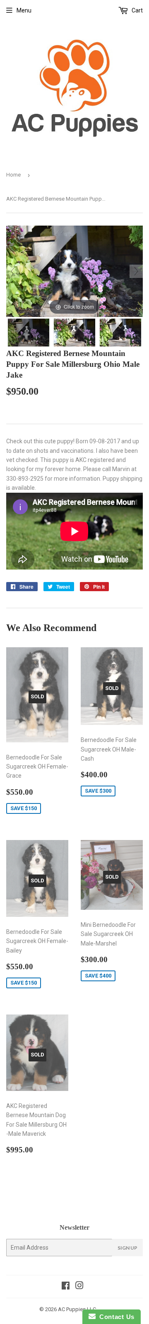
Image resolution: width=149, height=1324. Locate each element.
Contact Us (115, 1316)
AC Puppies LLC (77, 1309)
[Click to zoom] (74, 270)
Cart (136, 10)
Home (13, 175)
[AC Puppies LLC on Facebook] (65, 1286)
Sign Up (127, 1248)
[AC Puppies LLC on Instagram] (79, 1286)
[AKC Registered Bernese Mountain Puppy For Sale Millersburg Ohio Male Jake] (28, 332)
